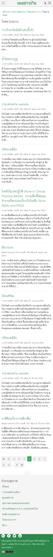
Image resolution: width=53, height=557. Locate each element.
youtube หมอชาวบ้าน (20, 536)
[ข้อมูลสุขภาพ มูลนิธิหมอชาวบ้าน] (26, 3)
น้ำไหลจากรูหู (10, 59)
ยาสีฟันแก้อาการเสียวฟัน (16, 419)
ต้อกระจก (8, 248)
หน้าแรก (6, 12)
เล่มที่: (17, 35)
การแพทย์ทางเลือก (11, 492)
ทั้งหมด (5, 486)
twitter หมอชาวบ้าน (14, 536)
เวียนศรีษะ (8, 296)
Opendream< (7, 547)
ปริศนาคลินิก (9, 150)
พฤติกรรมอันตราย (11, 514)
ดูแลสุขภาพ (7, 497)
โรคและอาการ (33, 12)
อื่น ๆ (4, 525)
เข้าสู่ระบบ (45, 3)
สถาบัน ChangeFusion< (22, 544)
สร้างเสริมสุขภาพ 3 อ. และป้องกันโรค (20, 508)
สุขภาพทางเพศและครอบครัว (16, 503)
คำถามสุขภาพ (18, 12)
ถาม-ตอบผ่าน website (15, 104)
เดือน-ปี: (28, 35)
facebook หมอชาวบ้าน (9, 536)
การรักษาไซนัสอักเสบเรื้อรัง (18, 30)
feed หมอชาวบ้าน (3, 536)
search (50, 3)
